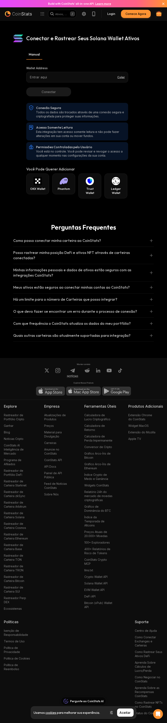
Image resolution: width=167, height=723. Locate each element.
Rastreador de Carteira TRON (13, 568)
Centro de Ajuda (146, 630)
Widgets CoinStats (96, 485)
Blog (7, 432)
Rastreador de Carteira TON (13, 557)
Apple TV (134, 438)
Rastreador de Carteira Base (13, 547)
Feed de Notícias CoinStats (55, 485)
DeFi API (90, 596)
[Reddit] (87, 373)
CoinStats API (53, 460)
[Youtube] (109, 373)
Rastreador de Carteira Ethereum (16, 536)
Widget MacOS (138, 425)
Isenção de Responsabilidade (16, 632)
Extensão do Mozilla (141, 432)
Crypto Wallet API (96, 576)
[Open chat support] (158, 714)
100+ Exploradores (97, 542)
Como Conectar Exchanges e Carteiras (145, 641)
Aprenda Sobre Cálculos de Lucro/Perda (145, 666)
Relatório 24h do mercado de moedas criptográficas (98, 496)
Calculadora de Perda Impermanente (98, 438)
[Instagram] (57, 373)
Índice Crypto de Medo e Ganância (96, 477)
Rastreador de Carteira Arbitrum (15, 504)
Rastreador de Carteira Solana (14, 515)
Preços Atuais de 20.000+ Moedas (96, 534)
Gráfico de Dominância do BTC (97, 508)
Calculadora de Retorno (94, 428)
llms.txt (88, 570)
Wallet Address (37, 68)
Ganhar (8, 425)
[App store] (50, 391)
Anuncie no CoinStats (51, 451)
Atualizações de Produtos (55, 417)
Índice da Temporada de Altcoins (94, 521)
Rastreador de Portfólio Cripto (14, 417)
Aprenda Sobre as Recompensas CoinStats (147, 692)
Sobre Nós (51, 494)
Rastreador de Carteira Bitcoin (14, 579)
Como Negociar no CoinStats (147, 679)
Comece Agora (135, 14)
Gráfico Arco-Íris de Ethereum (97, 466)
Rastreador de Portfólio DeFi (13, 472)
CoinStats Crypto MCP (95, 561)
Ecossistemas (13, 608)
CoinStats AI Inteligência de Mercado (14, 449)
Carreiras (50, 443)
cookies (50, 713)
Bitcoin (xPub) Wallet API (98, 605)
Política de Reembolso (11, 667)
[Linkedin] (98, 373)
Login (111, 14)
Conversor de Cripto (98, 447)
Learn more (103, 4)
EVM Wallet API (94, 590)
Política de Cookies (17, 658)
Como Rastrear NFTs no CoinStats (149, 704)
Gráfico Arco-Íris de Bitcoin (97, 455)
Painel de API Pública (53, 475)
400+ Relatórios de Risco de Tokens (97, 551)
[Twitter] (46, 373)
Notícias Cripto (13, 438)
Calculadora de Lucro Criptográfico (97, 417)
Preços (49, 425)
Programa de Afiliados (12, 462)
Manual (34, 54)
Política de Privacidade (12, 650)
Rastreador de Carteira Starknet (15, 483)
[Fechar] (161, 3)
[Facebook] (120, 373)
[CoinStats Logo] (18, 14)
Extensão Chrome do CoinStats (140, 417)
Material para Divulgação (53, 434)
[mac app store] (83, 391)
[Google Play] (116, 391)
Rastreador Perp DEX (15, 600)
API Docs (50, 466)
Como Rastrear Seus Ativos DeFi (148, 654)
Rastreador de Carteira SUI (13, 589)
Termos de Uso (14, 641)
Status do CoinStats (148, 713)
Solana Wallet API (96, 583)
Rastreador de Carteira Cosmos (15, 525)
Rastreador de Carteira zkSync (14, 494)
